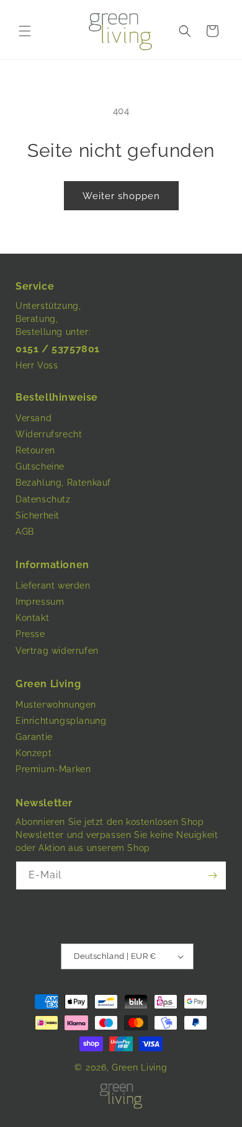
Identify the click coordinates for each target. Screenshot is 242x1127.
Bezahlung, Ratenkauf (63, 483)
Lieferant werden (53, 585)
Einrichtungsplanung (61, 721)
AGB (25, 532)
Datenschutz (43, 499)
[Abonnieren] (212, 875)
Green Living (139, 1067)
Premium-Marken (53, 769)
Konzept (34, 753)
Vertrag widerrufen (57, 651)
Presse (30, 634)
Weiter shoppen (121, 196)
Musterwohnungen (56, 705)
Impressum (40, 602)
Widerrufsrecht (49, 434)
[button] (24, 31)
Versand (34, 418)
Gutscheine (40, 466)
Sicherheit (38, 515)
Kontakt (32, 618)
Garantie (34, 737)
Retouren (35, 450)
